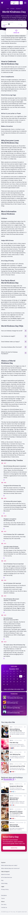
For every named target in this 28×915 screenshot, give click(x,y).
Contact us (4, 907)
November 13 (18, 8)
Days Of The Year (10, 911)
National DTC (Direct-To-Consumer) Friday (16, 812)
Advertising (4, 883)
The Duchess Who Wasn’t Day (15, 698)
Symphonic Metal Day (16, 786)
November (12, 8)
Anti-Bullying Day (15, 754)
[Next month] (25, 669)
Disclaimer (4, 895)
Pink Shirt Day (14, 742)
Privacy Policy (5, 889)
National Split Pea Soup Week (14, 825)
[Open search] (21, 2)
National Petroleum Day (13, 712)
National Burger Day (12, 703)
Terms (3, 898)
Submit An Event (5, 874)
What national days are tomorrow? (10, 868)
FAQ (2, 880)
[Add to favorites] (25, 727)
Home (8, 8)
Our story (3, 904)
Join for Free (14, 848)
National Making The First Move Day (16, 729)
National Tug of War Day (13, 707)
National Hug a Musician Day (14, 798)
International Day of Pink (17, 766)
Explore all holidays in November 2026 (14, 689)
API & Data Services (6, 877)
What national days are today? (9, 865)
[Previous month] (3, 669)
